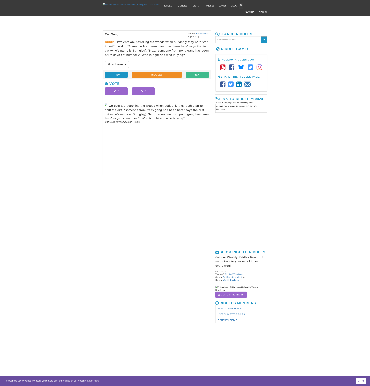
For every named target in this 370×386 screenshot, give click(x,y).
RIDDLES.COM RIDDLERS (230, 308)
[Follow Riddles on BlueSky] (242, 67)
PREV (116, 74)
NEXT (197, 74)
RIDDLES (156, 74)
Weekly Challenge (231, 280)
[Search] (264, 39)
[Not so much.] (142, 91)
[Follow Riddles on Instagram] (259, 67)
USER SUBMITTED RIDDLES (231, 314)
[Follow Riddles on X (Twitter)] (251, 67)
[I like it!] (115, 91)
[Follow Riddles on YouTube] (223, 67)
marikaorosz (202, 33)
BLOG (234, 5)
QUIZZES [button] (182, 5)
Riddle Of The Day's (234, 274)
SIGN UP (249, 12)
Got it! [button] (361, 381)
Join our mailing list (232, 294)
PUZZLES (209, 5)
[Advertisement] (173, 23)
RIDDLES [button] (167, 5)
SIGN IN (263, 12)
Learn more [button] (93, 381)
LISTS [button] (196, 5)
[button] (241, 6)
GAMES (223, 5)
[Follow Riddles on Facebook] (232, 67)
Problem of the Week (232, 277)
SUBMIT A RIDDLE (228, 320)
